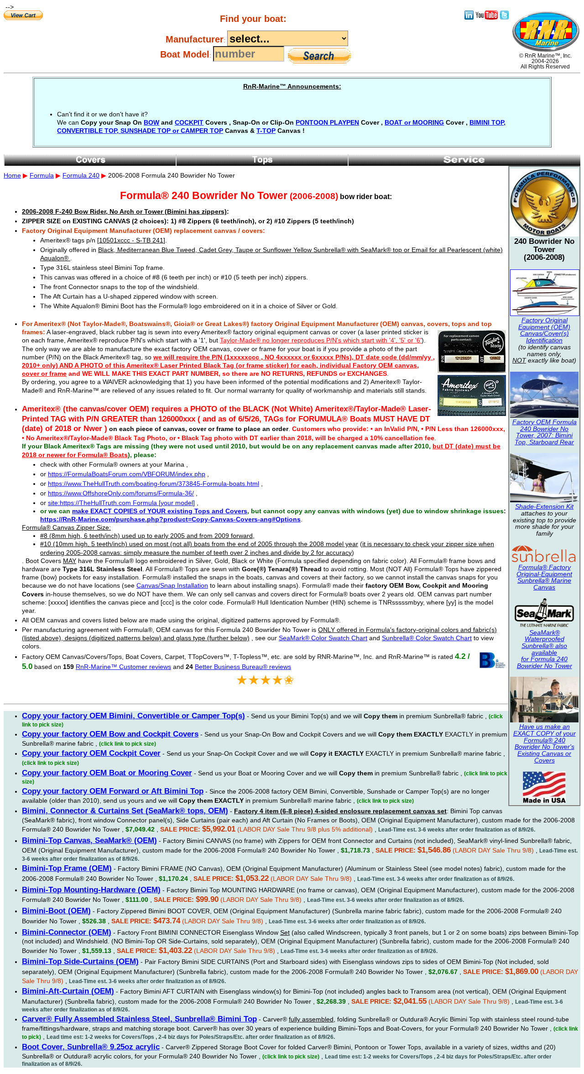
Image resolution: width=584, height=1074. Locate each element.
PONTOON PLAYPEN (327, 122)
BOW (151, 122)
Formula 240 (81, 175)
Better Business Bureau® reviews (243, 666)
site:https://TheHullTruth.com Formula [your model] (121, 502)
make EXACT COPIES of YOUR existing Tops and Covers (159, 511)
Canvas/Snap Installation (172, 585)
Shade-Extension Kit (544, 506)
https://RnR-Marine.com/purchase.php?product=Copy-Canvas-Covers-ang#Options (170, 519)
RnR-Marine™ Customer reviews (123, 666)
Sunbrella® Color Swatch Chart (427, 638)
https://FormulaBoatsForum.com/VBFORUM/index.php (126, 474)
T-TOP (266, 130)
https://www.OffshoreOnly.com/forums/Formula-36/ (121, 493)
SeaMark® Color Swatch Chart (323, 638)
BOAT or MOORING (414, 122)
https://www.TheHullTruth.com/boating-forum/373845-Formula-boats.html (153, 483)
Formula (42, 175)
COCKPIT (189, 122)
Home (12, 175)
